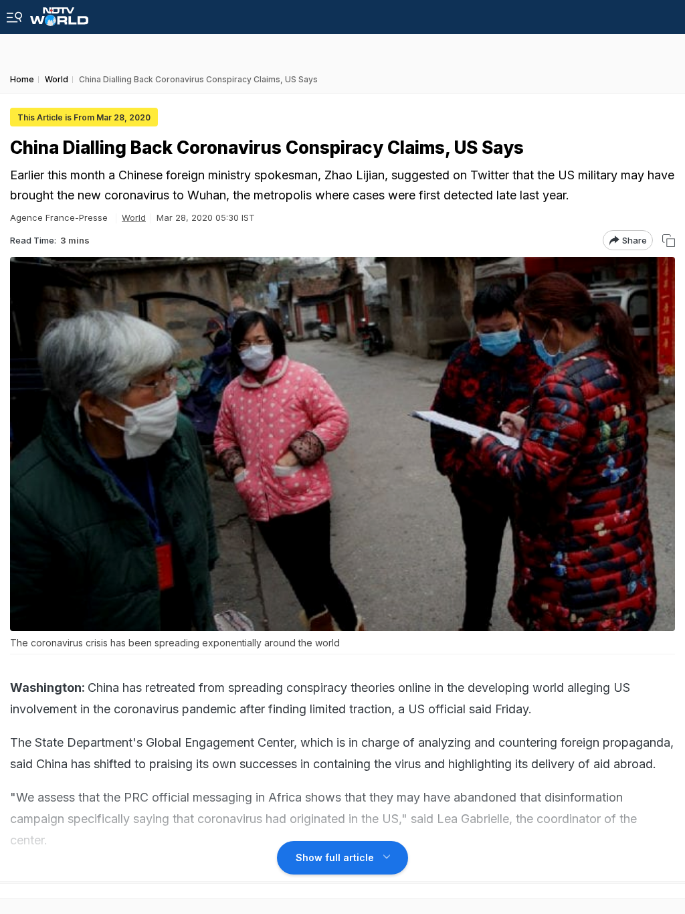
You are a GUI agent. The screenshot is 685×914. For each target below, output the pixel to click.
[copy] (668, 240)
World (134, 217)
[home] (59, 13)
